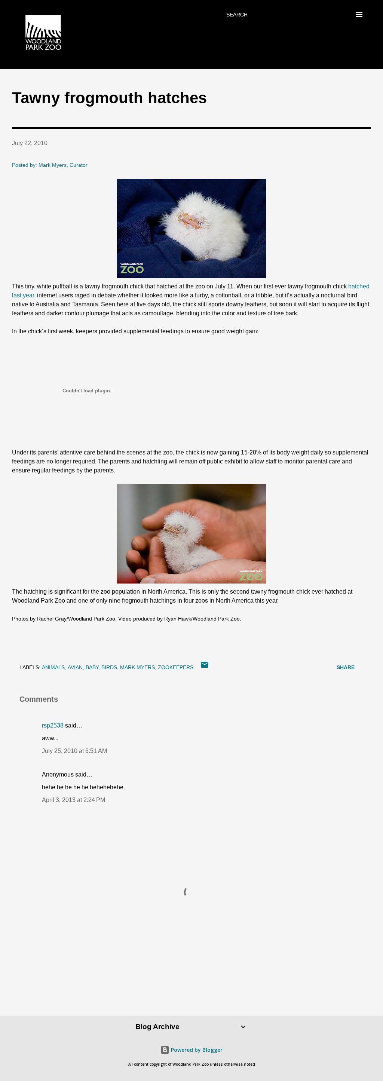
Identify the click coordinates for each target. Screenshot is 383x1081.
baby (92, 667)
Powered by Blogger (196, 1049)
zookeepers (175, 667)
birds (109, 667)
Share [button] (346, 667)
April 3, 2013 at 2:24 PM (73, 800)
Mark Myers (137, 667)
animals (53, 667)
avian (75, 667)
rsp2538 (53, 725)
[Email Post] (204, 667)
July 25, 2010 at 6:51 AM (74, 751)
